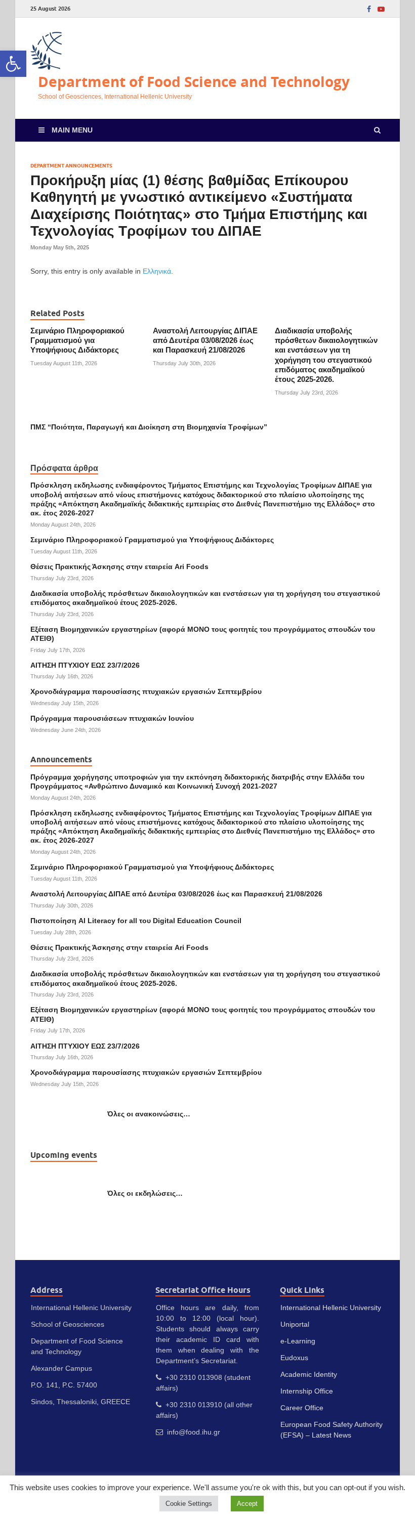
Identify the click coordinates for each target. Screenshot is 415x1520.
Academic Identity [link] (308, 1374)
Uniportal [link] (294, 1324)
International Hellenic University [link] (330, 1308)
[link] (13, 64)
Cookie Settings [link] (188, 1503)
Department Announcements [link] (71, 165)
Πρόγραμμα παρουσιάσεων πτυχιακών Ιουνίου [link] (112, 718)
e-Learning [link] (297, 1341)
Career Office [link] (301, 1408)
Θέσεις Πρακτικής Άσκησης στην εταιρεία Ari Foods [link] (119, 566)
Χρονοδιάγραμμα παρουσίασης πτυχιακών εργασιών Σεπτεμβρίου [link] (146, 691)
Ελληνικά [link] (157, 271)
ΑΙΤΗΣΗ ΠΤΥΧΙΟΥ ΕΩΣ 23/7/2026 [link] (85, 665)
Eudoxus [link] (294, 1358)
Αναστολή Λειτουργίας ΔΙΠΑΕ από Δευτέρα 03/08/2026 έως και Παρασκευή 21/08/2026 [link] (205, 341)
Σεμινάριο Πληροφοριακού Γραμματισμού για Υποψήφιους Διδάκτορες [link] (77, 341)
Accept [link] (247, 1503)
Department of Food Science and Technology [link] (194, 82)
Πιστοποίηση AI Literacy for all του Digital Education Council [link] (135, 921)
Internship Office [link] (306, 1391)
